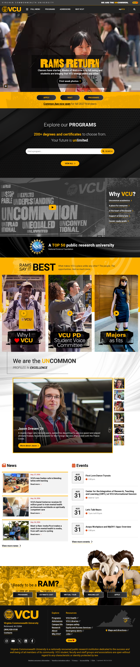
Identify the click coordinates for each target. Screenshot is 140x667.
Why (122, 194)
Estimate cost (46, 595)
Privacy (75, 660)
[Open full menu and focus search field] (134, 9)
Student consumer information (39, 660)
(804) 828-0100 (11, 629)
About (54, 631)
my (122, 9)
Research (56, 627)
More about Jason (28, 445)
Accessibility (84, 660)
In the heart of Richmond (120, 211)
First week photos (69, 81)
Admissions (65, 9)
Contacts (8, 633)
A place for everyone (118, 205)
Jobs (68, 634)
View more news (10, 545)
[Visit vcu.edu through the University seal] (24, 616)
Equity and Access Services (78, 627)
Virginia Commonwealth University (28, 2)
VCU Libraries (72, 621)
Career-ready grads (118, 221)
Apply (46, 97)
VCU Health (71, 618)
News (12, 465)
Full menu (35, 9)
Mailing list (93, 595)
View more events (81, 541)
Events (82, 465)
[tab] (119, 383)
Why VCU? (79, 9)
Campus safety (72, 624)
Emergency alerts (74, 631)
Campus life (57, 624)
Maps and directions (117, 630)
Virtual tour (70, 595)
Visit (70, 97)
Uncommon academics (119, 200)
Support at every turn (118, 216)
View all (69, 163)
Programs (50, 9)
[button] (52, 207)
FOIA (93, 660)
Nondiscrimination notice (61, 660)
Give (134, 2)
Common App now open (57, 103)
